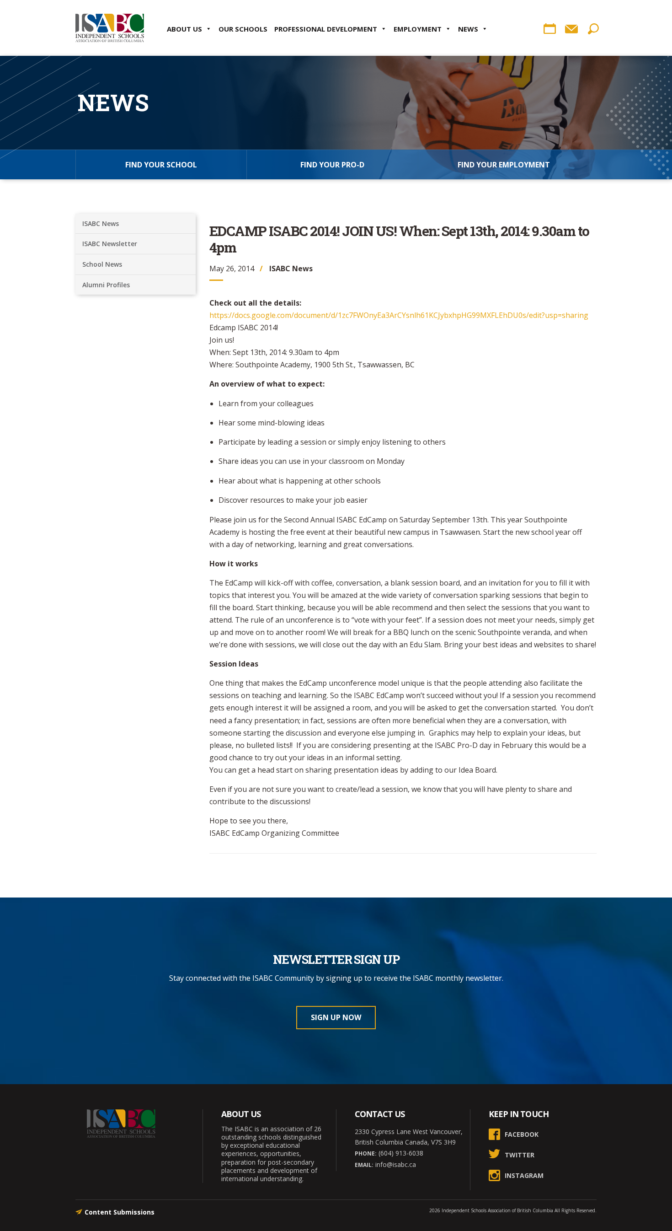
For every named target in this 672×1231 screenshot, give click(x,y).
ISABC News (100, 223)
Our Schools (243, 28)
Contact (571, 29)
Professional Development (325, 28)
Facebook (522, 1134)
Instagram (524, 1175)
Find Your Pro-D (332, 165)
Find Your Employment (504, 165)
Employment (418, 28)
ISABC (109, 28)
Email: (364, 1165)
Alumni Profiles (106, 284)
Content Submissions (120, 1212)
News (468, 28)
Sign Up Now (336, 1017)
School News (102, 264)
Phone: (366, 1153)
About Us (184, 28)
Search (593, 29)
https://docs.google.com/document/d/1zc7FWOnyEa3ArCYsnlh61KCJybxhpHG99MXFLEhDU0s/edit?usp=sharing (398, 315)
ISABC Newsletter (109, 243)
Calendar (549, 29)
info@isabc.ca (394, 1164)
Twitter (519, 1154)
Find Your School (161, 165)
